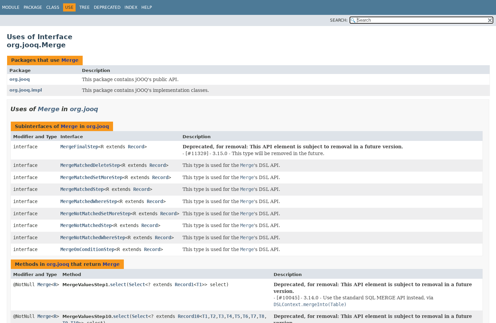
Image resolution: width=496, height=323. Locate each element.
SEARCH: (339, 20)
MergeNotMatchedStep (86, 225)
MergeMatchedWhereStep (88, 201)
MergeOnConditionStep (87, 249)
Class (52, 7)
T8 (261, 316)
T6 (245, 316)
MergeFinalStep (79, 146)
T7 (253, 316)
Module (11, 7)
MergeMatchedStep (82, 189)
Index (131, 7)
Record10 (188, 316)
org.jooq (19, 79)
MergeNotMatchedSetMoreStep (95, 213)
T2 (213, 316)
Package (33, 7)
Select (137, 284)
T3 (221, 316)
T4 (229, 316)
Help (146, 7)
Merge (70, 60)
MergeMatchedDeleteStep (90, 165)
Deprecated (107, 7)
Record (136, 146)
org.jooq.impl (25, 90)
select (118, 284)
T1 (199, 284)
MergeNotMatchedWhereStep (92, 237)
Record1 (184, 284)
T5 (237, 316)
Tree (84, 7)
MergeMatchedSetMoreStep (91, 177)
